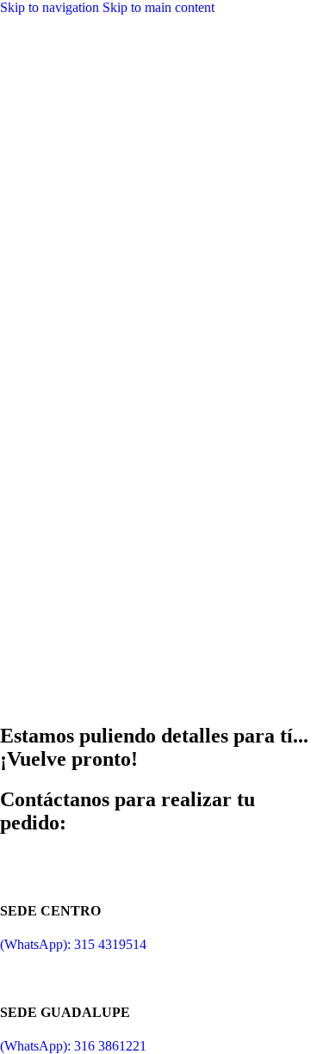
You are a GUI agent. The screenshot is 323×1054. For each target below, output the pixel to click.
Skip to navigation (51, 7)
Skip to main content (158, 7)
